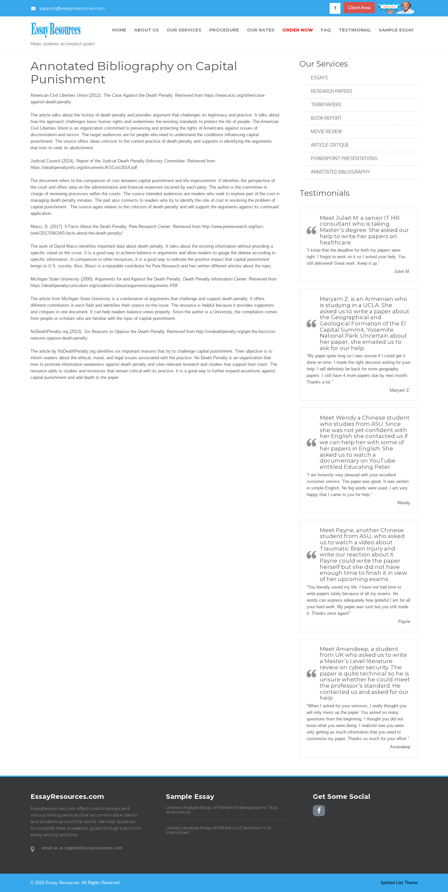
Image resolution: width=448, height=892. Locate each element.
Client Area (359, 7)
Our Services (184, 29)
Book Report (326, 118)
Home (119, 29)
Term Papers (326, 104)
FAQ (326, 29)
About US (146, 29)
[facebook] (335, 8)
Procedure (224, 29)
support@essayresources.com (72, 8)
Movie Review (326, 131)
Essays (319, 77)
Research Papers (331, 91)
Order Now (297, 29)
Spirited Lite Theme (398, 882)
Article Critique (330, 145)
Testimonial (355, 29)
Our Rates (261, 29)
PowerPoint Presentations (344, 158)
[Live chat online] (396, 12)
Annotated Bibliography (340, 172)
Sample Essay (396, 29)
